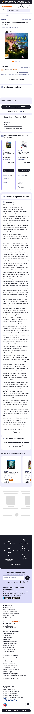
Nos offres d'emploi (9, 689)
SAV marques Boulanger (10, 643)
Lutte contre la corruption (10, 674)
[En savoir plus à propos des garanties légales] (23, 111)
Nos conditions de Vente (10, 658)
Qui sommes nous (8, 634)
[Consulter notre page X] (24, 583)
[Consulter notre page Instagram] (27, 583)
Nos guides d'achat (8, 616)
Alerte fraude (7, 683)
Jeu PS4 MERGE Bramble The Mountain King (10, 473)
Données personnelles (9, 664)
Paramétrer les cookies (10, 666)
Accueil (3, 16)
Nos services (6, 639)
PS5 (8, 16)
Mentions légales (8, 662)
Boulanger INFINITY (8, 651)
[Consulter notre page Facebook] (21, 583)
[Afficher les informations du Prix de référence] (11, 477)
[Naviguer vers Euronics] (16, 700)
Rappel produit (7, 681)
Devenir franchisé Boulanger (11, 691)
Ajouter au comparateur (17, 79)
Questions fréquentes (9, 610)
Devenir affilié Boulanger (10, 693)
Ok (27, 578)
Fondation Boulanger (9, 647)
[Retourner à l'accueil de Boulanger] (7, 6)
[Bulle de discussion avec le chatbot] (28, 704)
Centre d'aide (7, 618)
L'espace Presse (7, 638)
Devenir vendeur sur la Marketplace (13, 697)
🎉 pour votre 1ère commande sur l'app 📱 (16, 2)
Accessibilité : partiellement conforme (14, 676)
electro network (23, 72)
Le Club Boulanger (8, 645)
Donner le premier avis (15, 27)
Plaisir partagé (7, 636)
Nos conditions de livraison (11, 614)
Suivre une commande (10, 612)
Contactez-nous (8, 608)
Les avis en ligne (8, 672)
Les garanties (7, 660)
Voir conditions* (16, 564)
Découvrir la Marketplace (10, 695)
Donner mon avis (16, 446)
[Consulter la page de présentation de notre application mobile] (7, 598)
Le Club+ (15, 69)
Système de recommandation (12, 670)
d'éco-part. (28, 67)
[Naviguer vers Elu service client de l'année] (16, 705)
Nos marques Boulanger (10, 641)
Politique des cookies (9, 668)
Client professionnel (9, 649)
